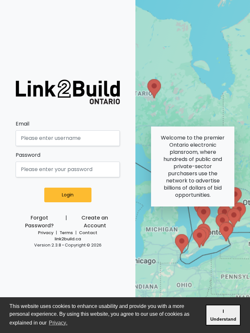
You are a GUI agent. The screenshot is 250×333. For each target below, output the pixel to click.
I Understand (225, 315)
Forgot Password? (39, 221)
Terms (66, 232)
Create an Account (94, 221)
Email (22, 123)
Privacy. (58, 323)
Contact (88, 232)
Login (68, 195)
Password (28, 155)
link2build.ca (68, 239)
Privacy (45, 232)
